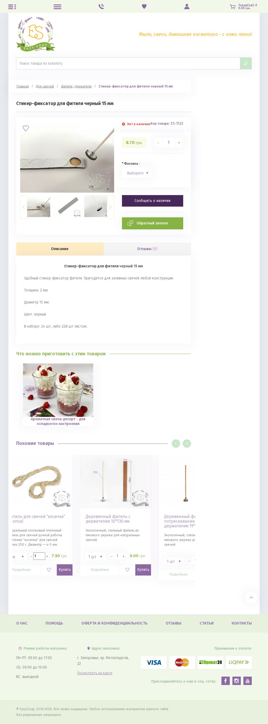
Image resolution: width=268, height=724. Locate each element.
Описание (60, 249)
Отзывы (147, 249)
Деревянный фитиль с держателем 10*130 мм (108, 519)
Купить (65, 569)
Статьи (207, 623)
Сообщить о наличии (152, 200)
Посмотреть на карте (95, 673)
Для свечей (45, 86)
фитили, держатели (76, 86)
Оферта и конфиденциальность (114, 623)
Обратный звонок (152, 223)
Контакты (242, 623)
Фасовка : (131, 163)
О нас (21, 623)
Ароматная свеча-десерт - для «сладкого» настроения (58, 421)
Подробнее (21, 570)
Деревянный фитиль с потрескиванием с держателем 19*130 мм (186, 521)
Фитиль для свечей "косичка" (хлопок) (36, 519)
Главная (22, 86)
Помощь (54, 623)
